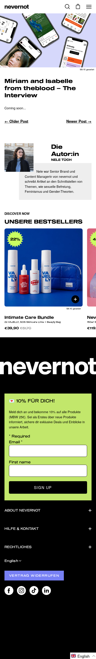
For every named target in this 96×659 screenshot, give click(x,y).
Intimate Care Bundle (32, 319)
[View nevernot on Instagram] (21, 590)
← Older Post (16, 121)
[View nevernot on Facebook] (8, 590)
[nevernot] (16, 6)
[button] (83, 656)
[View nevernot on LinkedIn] (46, 590)
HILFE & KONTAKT (21, 529)
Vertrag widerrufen (34, 575)
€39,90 (17, 328)
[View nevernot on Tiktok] (33, 590)
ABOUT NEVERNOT (22, 510)
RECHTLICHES (17, 547)
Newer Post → (79, 121)
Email (16, 442)
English (11, 561)
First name (20, 462)
